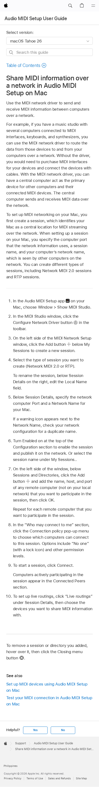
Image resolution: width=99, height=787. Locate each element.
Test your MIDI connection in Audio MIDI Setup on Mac (49, 700)
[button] (70, 6)
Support (20, 743)
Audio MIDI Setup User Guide (36, 18)
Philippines (11, 766)
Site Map (81, 778)
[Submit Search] (11, 52)
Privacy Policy (12, 778)
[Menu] (93, 6)
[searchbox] (49, 52)
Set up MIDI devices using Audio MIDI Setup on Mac (46, 687)
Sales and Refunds (59, 778)
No (63, 730)
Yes (35, 730)
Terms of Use (34, 778)
